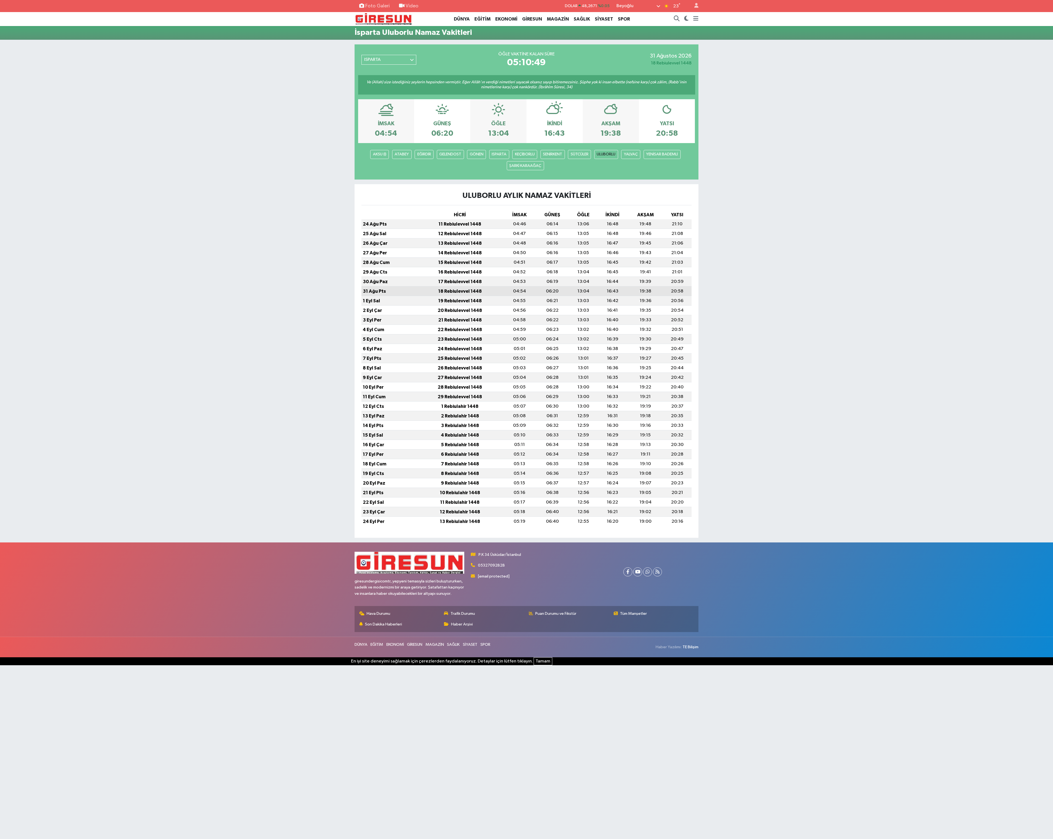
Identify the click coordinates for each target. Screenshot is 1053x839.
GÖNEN (476, 154)
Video (412, 6)
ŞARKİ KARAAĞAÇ (525, 166)
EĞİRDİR (424, 154)
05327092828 (491, 565)
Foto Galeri (377, 6)
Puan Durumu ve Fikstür (555, 614)
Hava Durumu (378, 614)
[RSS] (657, 571)
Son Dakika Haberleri (383, 624)
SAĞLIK (582, 19)
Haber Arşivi (462, 624)
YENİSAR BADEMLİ (662, 154)
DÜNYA (462, 19)
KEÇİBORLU (525, 154)
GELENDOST (450, 154)
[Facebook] (627, 571)
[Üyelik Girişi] (694, 6)
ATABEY (402, 154)
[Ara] (677, 19)
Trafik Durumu (463, 614)
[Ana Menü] (695, 19)
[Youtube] (637, 571)
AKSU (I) (379, 154)
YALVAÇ (631, 154)
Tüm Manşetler (633, 614)
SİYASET (604, 19)
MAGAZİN (558, 19)
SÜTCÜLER (579, 154)
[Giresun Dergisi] (383, 18)
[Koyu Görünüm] (686, 19)
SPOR (624, 19)
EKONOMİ (506, 19)
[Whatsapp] (647, 571)
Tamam (543, 661)
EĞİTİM (482, 19)
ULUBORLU (606, 154)
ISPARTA (499, 154)
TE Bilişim (690, 647)
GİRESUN (532, 19)
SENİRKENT (552, 154)
